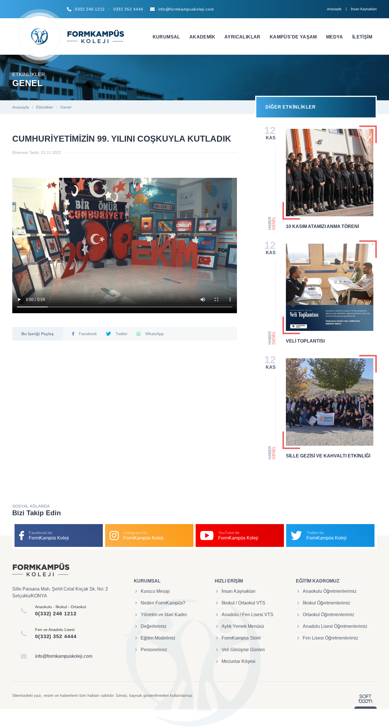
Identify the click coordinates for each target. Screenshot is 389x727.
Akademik (202, 36)
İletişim (362, 36)
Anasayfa (334, 9)
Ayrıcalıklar (242, 36)
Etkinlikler (44, 107)
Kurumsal (166, 36)
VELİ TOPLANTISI (305, 341)
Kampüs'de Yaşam (293, 36)
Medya (334, 36)
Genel (65, 107)
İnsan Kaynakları (364, 9)
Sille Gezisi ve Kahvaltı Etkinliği (328, 455)
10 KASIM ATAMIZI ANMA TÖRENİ (322, 226)
